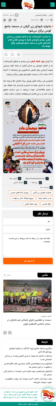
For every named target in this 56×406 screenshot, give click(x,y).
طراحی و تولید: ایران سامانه (28, 404)
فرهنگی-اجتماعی (41, 15)
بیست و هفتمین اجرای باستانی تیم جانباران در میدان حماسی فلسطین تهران (29, 322)
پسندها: (34, 182)
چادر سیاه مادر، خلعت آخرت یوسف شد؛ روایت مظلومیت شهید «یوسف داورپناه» (28, 380)
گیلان (50, 15)
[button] (10, 332)
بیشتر (8, 275)
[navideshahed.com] (48, 394)
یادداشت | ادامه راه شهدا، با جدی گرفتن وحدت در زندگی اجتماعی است (28, 357)
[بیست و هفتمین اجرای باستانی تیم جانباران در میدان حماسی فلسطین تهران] (28, 296)
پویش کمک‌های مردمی (19, 192)
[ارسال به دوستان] (15, 20)
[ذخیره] (9, 20)
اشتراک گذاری (18, 182)
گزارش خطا (13, 178)
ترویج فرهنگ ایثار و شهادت (23, 198)
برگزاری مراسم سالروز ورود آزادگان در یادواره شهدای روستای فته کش (30, 350)
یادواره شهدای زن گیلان (42, 192)
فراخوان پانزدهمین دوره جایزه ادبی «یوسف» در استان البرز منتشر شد (28, 373)
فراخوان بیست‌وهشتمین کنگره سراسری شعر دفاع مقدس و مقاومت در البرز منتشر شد (28, 365)
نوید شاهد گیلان (31, 204)
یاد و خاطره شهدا (44, 198)
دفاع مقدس (46, 204)
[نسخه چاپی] (4, 20)
